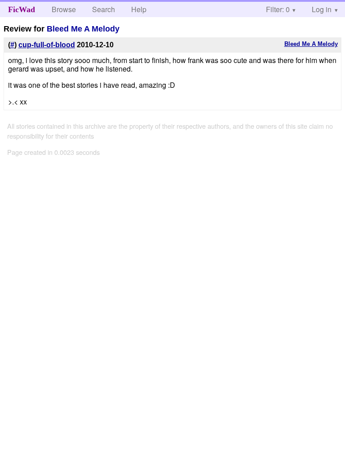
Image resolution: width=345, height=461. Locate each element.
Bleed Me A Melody (83, 28)
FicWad (21, 9)
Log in (322, 9)
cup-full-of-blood (46, 45)
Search (103, 9)
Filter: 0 (278, 9)
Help (138, 9)
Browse (64, 9)
